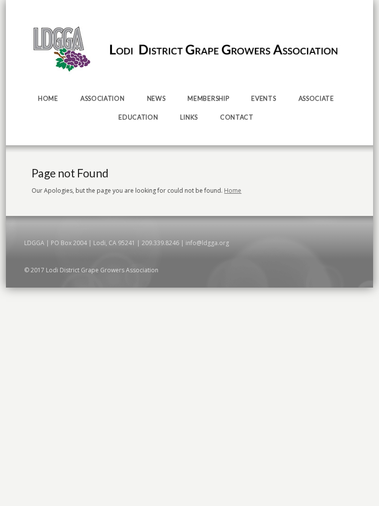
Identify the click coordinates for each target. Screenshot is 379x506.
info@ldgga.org (207, 243)
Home (232, 190)
